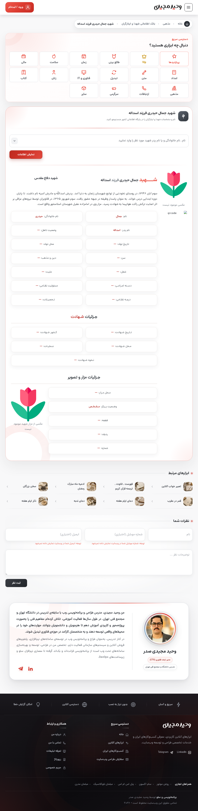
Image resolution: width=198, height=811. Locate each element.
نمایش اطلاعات (26, 155)
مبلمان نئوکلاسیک (103, 784)
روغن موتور (163, 784)
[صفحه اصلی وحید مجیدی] (168, 7)
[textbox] (99, 141)
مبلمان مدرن (81, 784)
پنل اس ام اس (126, 784)
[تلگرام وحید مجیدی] (20, 669)
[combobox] (99, 141)
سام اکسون (145, 784)
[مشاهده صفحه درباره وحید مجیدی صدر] (160, 628)
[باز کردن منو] (188, 7)
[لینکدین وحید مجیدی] (30, 669)
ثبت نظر (16, 583)
